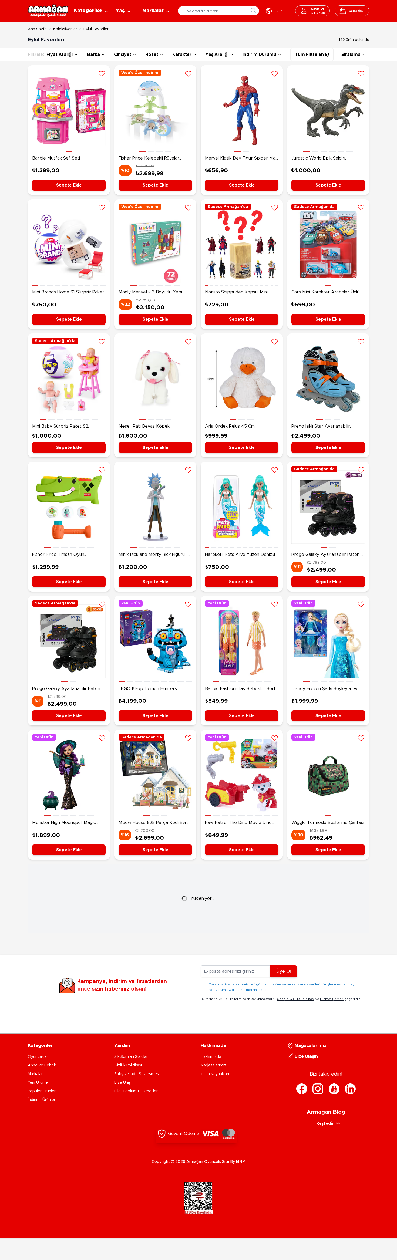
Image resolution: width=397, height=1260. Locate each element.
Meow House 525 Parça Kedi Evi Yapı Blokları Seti (152, 823)
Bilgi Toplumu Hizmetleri (136, 1091)
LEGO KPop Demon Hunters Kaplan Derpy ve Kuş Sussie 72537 (154, 689)
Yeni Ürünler (38, 1083)
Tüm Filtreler (312, 54)
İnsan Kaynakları (215, 1074)
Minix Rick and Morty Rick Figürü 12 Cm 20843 (154, 555)
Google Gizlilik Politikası (295, 999)
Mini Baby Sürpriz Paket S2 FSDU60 (60, 427)
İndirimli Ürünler (41, 1100)
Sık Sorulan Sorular (131, 1057)
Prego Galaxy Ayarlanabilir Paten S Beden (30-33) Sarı (68, 689)
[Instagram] (317, 1088)
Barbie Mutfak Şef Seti (56, 158)
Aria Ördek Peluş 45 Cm (230, 426)
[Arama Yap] (253, 10)
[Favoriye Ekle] (102, 73)
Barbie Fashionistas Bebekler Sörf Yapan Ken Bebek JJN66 (240, 689)
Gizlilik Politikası (128, 1065)
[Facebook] (301, 1088)
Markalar (35, 1074)
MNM (240, 1162)
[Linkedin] (350, 1088)
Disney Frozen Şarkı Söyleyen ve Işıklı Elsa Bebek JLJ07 (325, 689)
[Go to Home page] (48, 10)
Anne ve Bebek (42, 1065)
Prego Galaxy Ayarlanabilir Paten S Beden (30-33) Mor (327, 555)
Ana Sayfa (37, 29)
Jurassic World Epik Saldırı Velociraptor (318, 158)
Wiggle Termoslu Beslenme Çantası (327, 822)
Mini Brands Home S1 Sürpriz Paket (68, 292)
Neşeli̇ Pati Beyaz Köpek (144, 426)
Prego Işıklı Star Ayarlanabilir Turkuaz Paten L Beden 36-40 (322, 427)
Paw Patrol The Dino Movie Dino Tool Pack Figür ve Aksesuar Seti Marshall (239, 823)
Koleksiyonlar (65, 29)
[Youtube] (334, 1088)
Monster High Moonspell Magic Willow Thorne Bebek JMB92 (64, 823)
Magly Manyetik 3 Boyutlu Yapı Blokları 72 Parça (150, 292)
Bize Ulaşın (124, 1083)
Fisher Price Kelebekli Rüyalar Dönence (149, 158)
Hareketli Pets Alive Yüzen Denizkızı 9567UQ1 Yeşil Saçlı (241, 555)
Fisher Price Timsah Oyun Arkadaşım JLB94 (58, 555)
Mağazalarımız (213, 1065)
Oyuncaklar (38, 1057)
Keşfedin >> (328, 1124)
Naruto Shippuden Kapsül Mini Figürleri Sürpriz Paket (236, 292)
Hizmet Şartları (332, 999)
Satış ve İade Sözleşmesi (137, 1074)
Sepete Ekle (69, 185)
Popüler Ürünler (42, 1091)
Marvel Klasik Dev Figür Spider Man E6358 (241, 158)
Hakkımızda (211, 1057)
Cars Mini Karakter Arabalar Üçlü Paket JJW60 (325, 292)
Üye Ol (283, 971)
